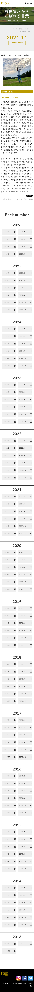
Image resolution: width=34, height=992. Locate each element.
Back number (17, 42)
